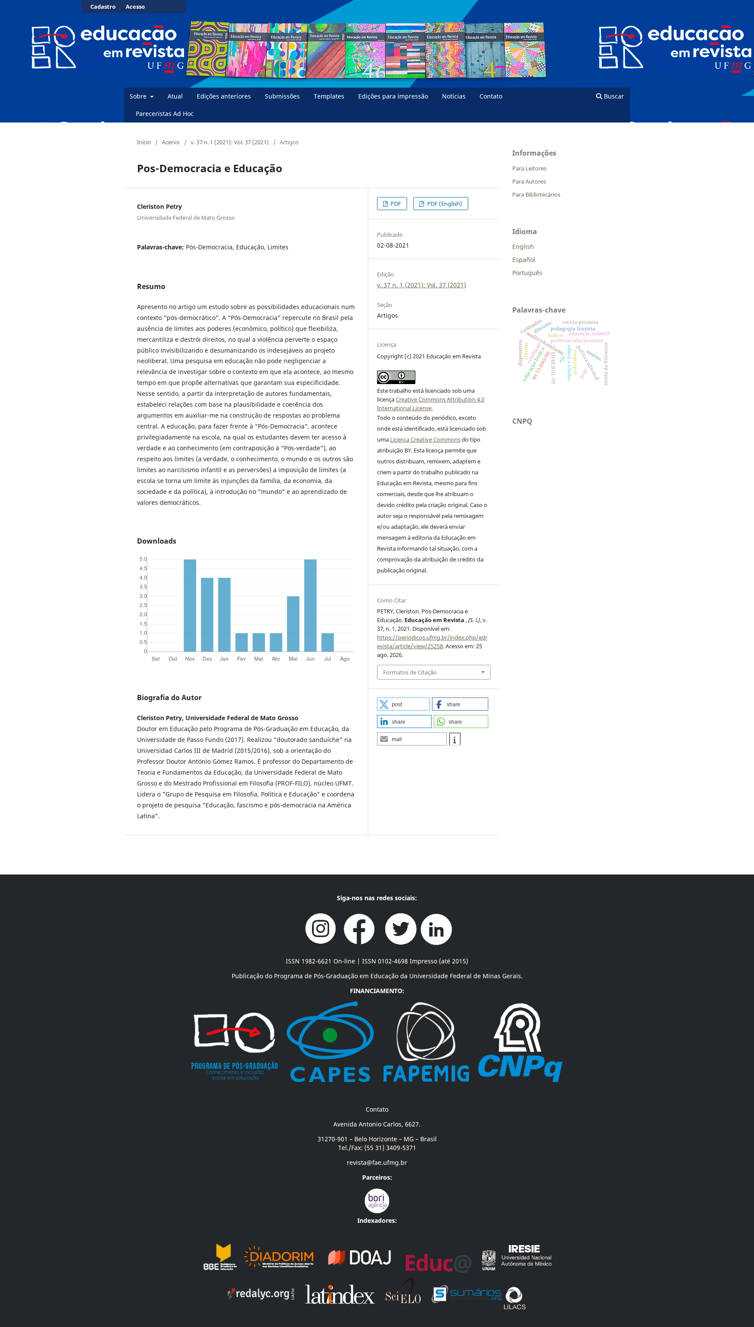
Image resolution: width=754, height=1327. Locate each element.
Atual (175, 96)
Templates (329, 96)
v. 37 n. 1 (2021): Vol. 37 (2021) (230, 142)
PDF (395, 204)
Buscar (613, 96)
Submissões (282, 96)
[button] (403, 704)
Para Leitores (529, 168)
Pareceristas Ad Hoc (165, 113)
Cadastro (103, 6)
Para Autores (529, 181)
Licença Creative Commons (425, 439)
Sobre (139, 96)
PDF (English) (444, 204)
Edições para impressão (393, 96)
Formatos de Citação (410, 672)
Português (527, 273)
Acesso (135, 6)
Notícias (454, 96)
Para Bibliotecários (536, 194)
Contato (491, 96)
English (523, 246)
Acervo (171, 142)
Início (144, 142)
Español (523, 259)
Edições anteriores (224, 96)
